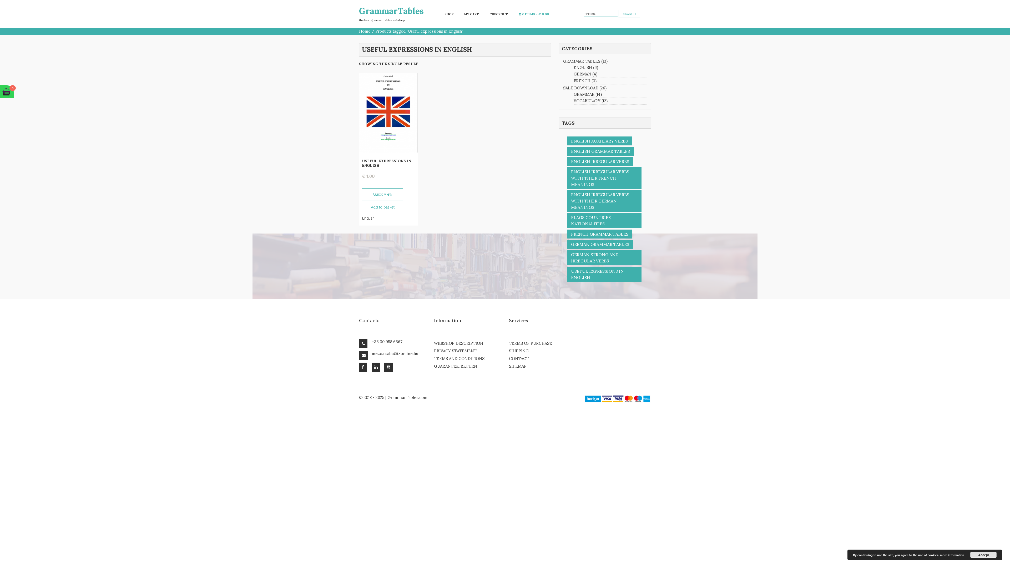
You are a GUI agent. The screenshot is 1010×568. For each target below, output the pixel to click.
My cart (471, 14)
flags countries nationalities (591, 220)
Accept (983, 554)
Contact (519, 358)
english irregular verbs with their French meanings (600, 178)
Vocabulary (587, 100)
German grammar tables (600, 244)
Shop (449, 14)
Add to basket (383, 207)
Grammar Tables (581, 61)
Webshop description (458, 343)
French (582, 80)
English (368, 218)
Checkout (498, 14)
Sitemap (518, 366)
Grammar (584, 94)
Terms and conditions (459, 358)
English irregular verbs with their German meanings (600, 201)
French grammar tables (599, 234)
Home (365, 31)
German (582, 74)
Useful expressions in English (597, 274)
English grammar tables (600, 151)
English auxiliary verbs (599, 141)
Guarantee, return (455, 366)
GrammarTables (391, 11)
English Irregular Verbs (600, 161)
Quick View (382, 194)
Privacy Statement (455, 350)
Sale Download (580, 87)
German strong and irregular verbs (595, 257)
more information (952, 555)
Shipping (519, 350)
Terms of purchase (530, 343)
